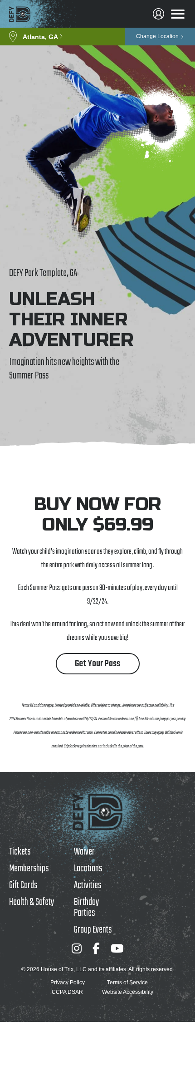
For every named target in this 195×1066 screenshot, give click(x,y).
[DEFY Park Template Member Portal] (158, 14)
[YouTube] (117, 948)
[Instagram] (77, 948)
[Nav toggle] (178, 14)
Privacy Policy (67, 982)
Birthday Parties (86, 907)
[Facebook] (96, 948)
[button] (62, 36)
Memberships (29, 868)
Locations (88, 868)
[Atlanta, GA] (19, 14)
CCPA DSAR (67, 992)
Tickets (19, 852)
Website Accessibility (127, 992)
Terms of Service (127, 982)
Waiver (84, 852)
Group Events (93, 930)
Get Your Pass (97, 664)
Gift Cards (23, 885)
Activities (87, 885)
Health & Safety (31, 902)
